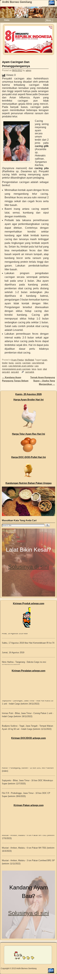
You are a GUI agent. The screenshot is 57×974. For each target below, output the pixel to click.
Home (7, 20)
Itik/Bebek (29, 360)
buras (11, 363)
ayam (44, 360)
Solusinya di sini (28, 566)
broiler (4, 363)
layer (39, 369)
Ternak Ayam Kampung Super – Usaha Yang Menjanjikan (42, 380)
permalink (29, 372)
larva (34, 369)
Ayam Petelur (17, 360)
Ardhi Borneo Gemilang (17, 1)
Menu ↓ (49, 20)
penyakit (15, 372)
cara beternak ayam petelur (20, 366)
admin (28, 70)
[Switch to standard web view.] (51, 2)
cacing (18, 363)
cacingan (26, 363)
